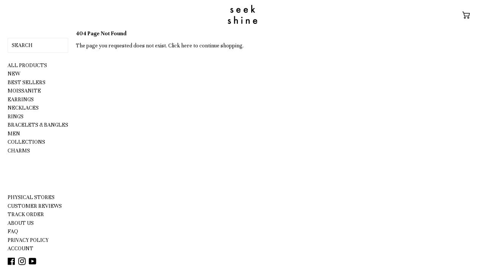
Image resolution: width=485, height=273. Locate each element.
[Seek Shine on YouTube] (32, 261)
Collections (26, 142)
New (14, 74)
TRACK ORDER (26, 214)
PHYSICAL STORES (31, 197)
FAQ (13, 231)
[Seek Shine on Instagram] (22, 261)
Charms (19, 150)
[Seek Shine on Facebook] (12, 261)
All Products (27, 65)
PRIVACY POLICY (28, 240)
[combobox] (38, 45)
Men (14, 133)
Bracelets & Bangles (38, 125)
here (186, 45)
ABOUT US (21, 223)
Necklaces (23, 108)
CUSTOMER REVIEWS (35, 206)
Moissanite (24, 91)
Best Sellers (26, 82)
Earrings (21, 99)
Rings (15, 116)
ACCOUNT (20, 248)
